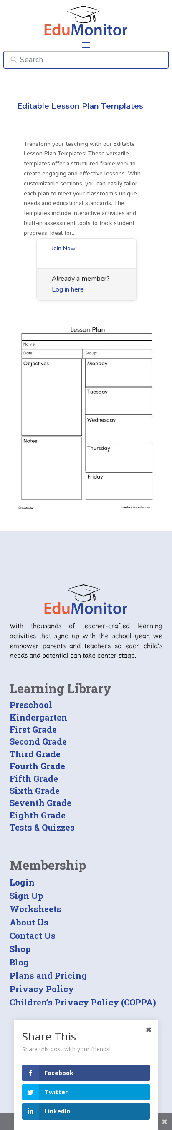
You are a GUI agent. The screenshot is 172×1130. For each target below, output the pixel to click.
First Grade (33, 729)
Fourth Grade (37, 766)
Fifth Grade (34, 778)
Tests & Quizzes (42, 827)
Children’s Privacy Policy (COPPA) (83, 1002)
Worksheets (35, 908)
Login (22, 882)
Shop (20, 948)
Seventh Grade (40, 802)
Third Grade (35, 753)
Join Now (64, 248)
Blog (19, 962)
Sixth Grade (35, 790)
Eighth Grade (38, 815)
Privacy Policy (42, 988)
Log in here (68, 289)
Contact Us (33, 935)
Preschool (31, 704)
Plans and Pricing (48, 975)
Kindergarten (38, 717)
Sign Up (26, 895)
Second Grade (38, 741)
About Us (29, 922)
